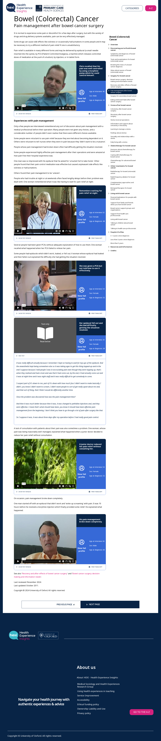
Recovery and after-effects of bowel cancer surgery (44, 573)
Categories (132, 8)
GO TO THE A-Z (141, 712)
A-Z (151, 8)
